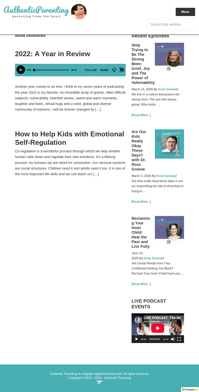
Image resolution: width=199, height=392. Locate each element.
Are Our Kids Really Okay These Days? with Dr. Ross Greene (139, 150)
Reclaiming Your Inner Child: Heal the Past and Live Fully (141, 232)
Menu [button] (185, 11)
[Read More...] (141, 115)
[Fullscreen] (179, 339)
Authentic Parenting (52, 12)
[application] (158, 328)
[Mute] (173, 339)
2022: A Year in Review (52, 54)
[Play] (137, 339)
